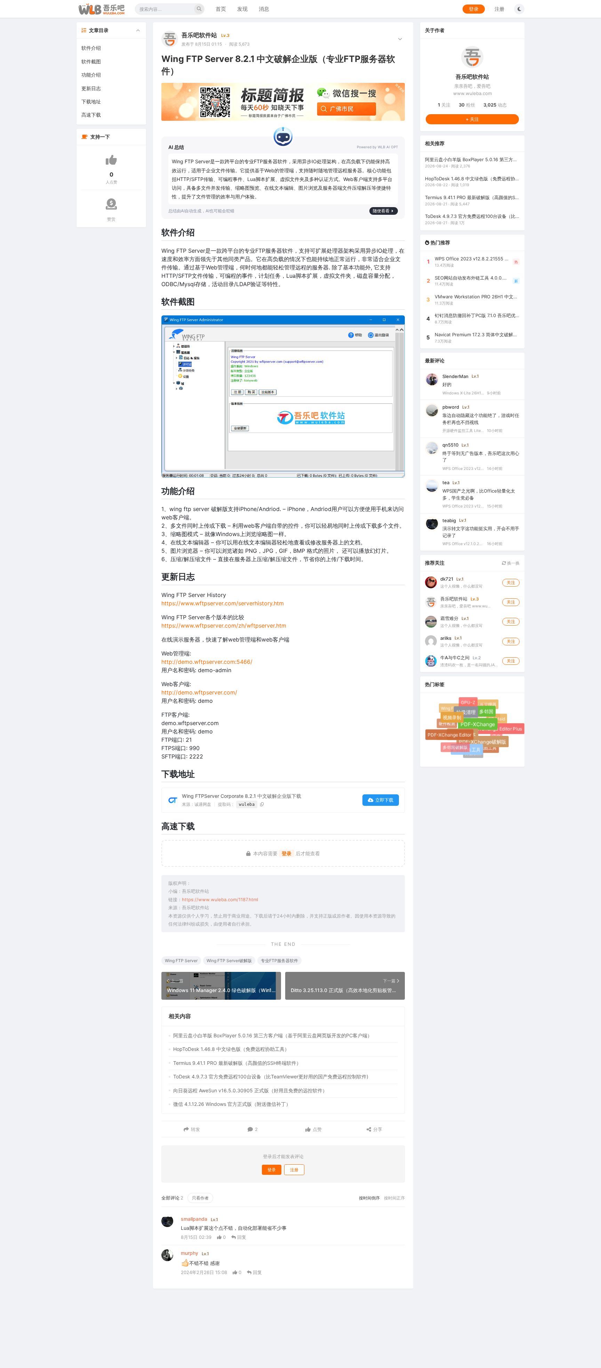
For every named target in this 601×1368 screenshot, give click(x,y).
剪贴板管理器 (483, 704)
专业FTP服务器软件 (279, 960)
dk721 (446, 579)
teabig (449, 520)
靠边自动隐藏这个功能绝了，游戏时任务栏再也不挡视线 (480, 418)
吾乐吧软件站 (199, 35)
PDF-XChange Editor (452, 738)
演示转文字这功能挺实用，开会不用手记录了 (480, 532)
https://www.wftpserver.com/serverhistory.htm (222, 603)
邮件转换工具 (469, 752)
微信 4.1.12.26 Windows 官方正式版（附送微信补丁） (232, 1104)
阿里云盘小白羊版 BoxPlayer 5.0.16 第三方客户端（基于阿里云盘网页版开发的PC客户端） (272, 1035)
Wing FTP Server (181, 960)
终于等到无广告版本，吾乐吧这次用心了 (480, 456)
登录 (474, 9)
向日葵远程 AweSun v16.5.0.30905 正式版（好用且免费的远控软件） (250, 1090)
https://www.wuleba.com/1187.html (220, 899)
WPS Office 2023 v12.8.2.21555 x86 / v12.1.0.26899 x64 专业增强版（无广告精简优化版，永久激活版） (463, 468)
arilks (445, 637)
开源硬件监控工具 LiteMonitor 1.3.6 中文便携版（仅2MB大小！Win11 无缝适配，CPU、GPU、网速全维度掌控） (463, 430)
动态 (495, 105)
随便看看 (381, 210)
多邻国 (490, 715)
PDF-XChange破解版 (486, 746)
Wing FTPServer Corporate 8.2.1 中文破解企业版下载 (241, 796)
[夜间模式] (519, 9)
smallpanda (194, 1219)
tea (445, 482)
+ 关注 (472, 118)
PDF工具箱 (455, 715)
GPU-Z (470, 705)
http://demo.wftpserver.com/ (199, 692)
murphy (189, 1253)
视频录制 (456, 722)
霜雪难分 (449, 618)
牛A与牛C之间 (455, 657)
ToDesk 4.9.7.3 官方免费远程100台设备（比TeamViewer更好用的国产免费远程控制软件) (270, 1076)
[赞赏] (111, 204)
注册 (499, 9)
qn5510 (450, 444)
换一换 (513, 562)
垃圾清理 (472, 718)
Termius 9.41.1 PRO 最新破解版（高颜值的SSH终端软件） (237, 1063)
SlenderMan (455, 376)
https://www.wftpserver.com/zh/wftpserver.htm (223, 625)
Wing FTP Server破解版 (229, 960)
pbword (450, 407)
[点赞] (111, 160)
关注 (444, 105)
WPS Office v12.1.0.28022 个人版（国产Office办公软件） (463, 543)
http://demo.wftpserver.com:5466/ (207, 661)
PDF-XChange (484, 731)
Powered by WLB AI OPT (377, 147)
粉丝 (467, 105)
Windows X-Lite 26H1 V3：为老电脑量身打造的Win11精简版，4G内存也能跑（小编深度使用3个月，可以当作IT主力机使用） (463, 392)
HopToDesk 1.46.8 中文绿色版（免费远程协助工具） (231, 1049)
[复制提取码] (262, 804)
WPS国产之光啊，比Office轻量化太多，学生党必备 (478, 494)
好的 (446, 384)
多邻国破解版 (454, 747)
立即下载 (384, 800)
